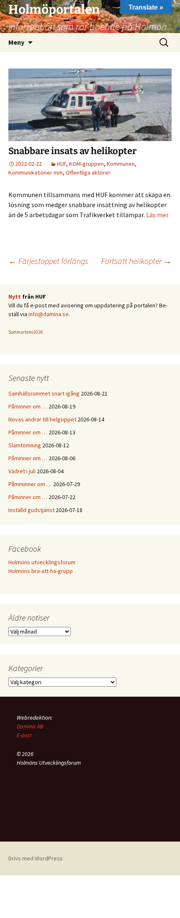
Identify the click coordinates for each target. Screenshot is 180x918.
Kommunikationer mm (35, 172)
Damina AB (30, 726)
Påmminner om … (30, 484)
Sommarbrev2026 (25, 332)
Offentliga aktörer (88, 172)
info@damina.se (48, 314)
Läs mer (157, 214)
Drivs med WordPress (35, 858)
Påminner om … (27, 406)
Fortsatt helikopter (136, 261)
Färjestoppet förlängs (48, 261)
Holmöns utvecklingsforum (41, 562)
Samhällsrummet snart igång (44, 393)
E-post (24, 735)
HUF (61, 163)
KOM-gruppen (86, 163)
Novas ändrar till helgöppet (42, 419)
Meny (16, 42)
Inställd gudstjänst (31, 510)
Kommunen (121, 163)
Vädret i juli (22, 471)
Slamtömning (24, 445)
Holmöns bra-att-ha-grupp (40, 571)
